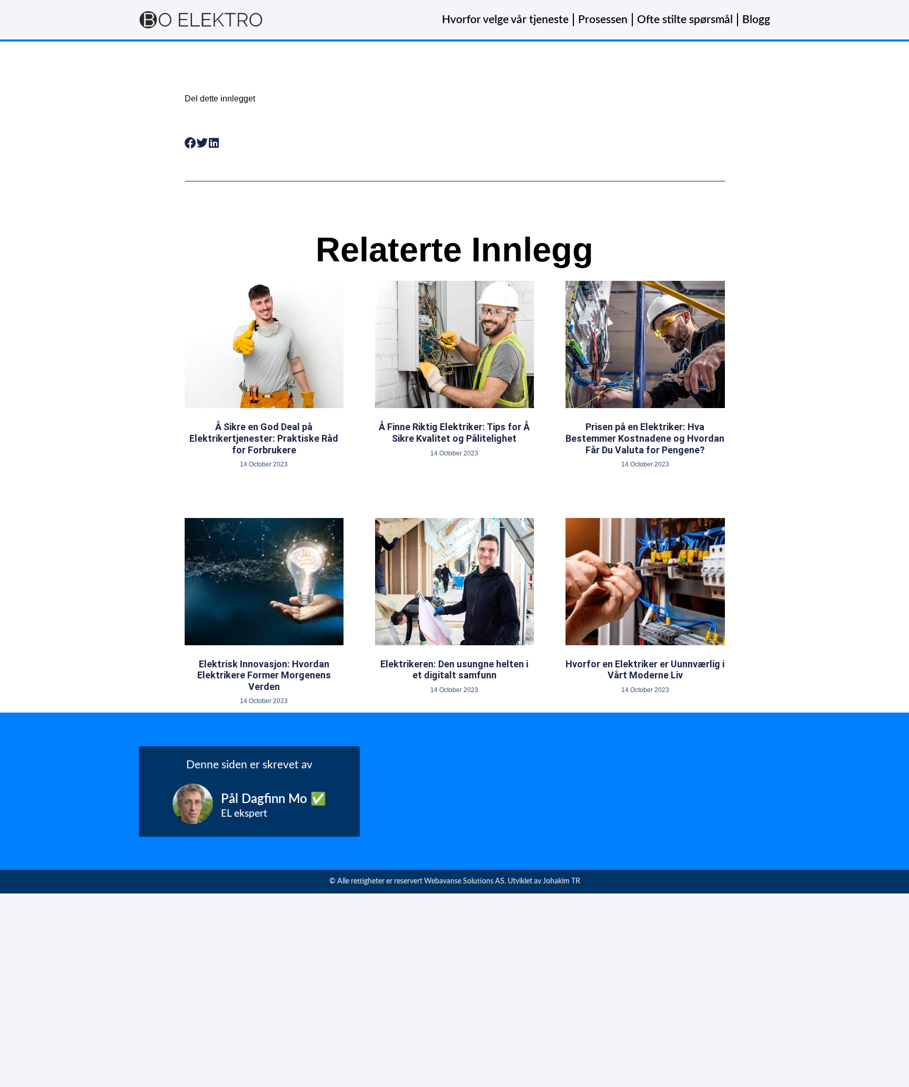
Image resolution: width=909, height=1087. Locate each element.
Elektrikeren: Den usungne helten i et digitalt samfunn (454, 669)
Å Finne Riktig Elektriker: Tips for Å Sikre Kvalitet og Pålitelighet (454, 432)
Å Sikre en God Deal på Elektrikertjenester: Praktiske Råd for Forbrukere (263, 438)
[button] (191, 143)
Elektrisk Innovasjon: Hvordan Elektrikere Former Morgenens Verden (264, 675)
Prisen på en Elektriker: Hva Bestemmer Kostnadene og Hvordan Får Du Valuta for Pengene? (644, 438)
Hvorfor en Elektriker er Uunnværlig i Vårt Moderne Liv (644, 669)
